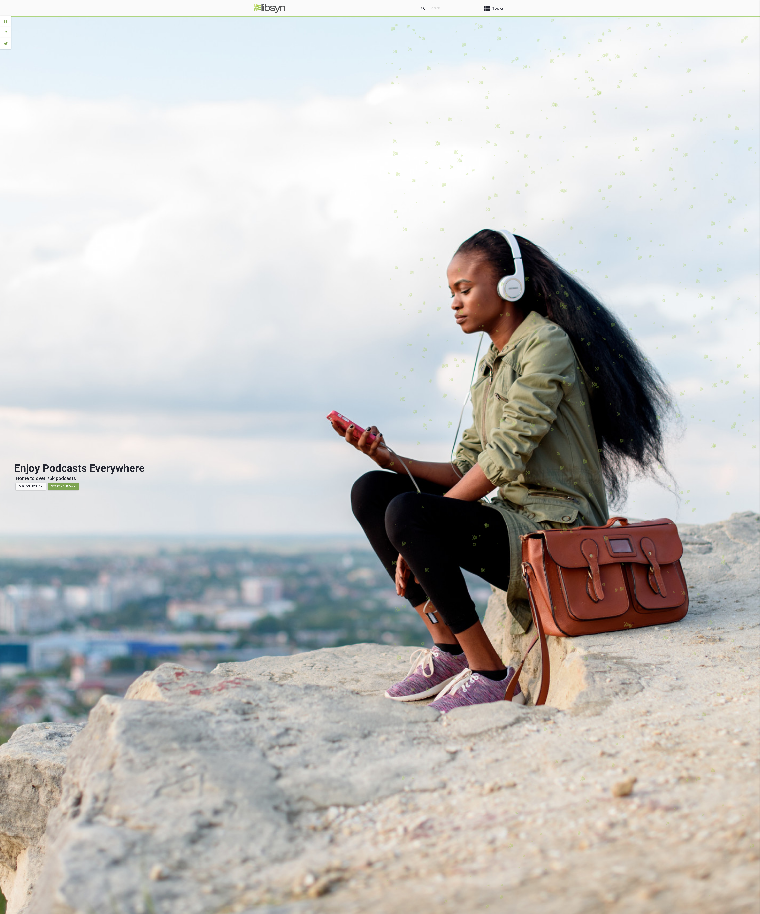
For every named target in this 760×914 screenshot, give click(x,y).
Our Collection (31, 486)
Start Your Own (63, 486)
